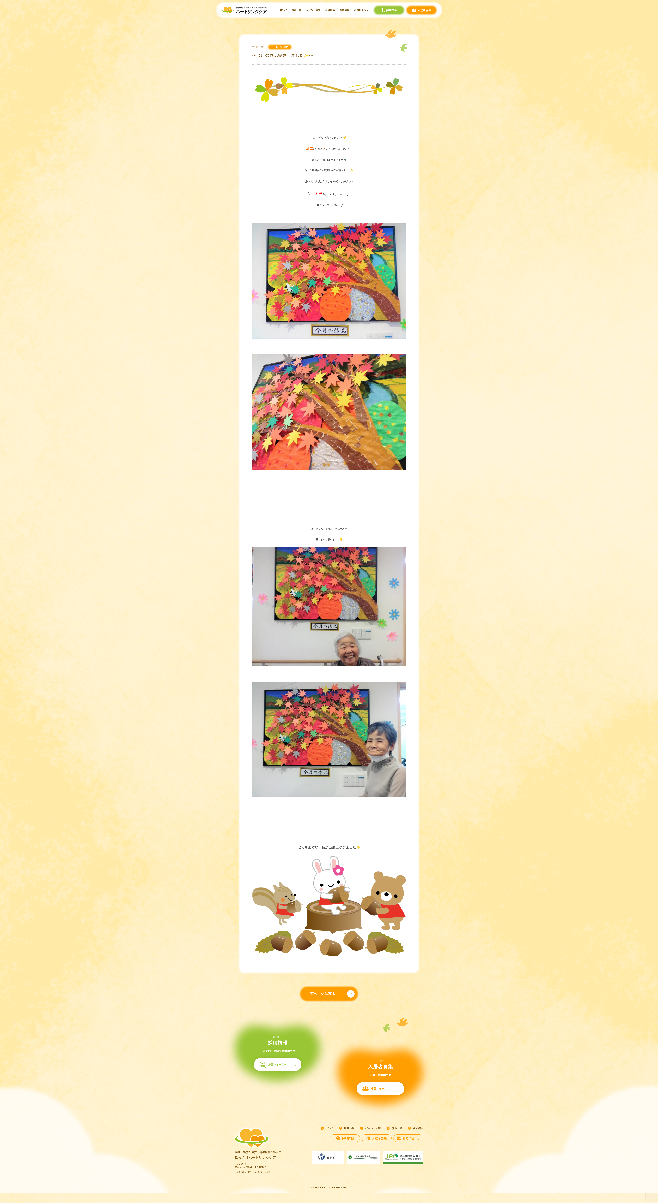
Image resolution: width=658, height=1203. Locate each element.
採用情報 (391, 10)
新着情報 (344, 10)
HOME (283, 10)
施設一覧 (296, 10)
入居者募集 (424, 10)
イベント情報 (313, 10)
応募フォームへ (277, 1064)
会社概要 (330, 10)
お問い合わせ (361, 10)
